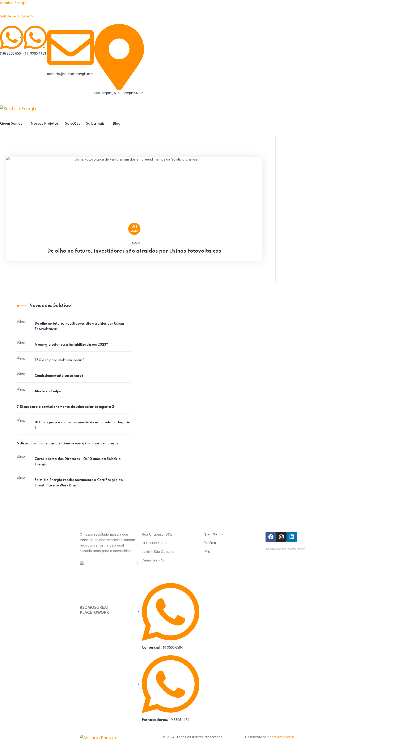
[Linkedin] (292, 537)
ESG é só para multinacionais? (59, 360)
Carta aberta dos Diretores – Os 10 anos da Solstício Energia (78, 461)
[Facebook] (271, 537)
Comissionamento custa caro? (59, 376)
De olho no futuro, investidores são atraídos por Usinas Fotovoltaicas (134, 251)
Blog (136, 242)
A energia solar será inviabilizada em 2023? (71, 344)
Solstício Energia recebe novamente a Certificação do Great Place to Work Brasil (79, 482)
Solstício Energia (13, 3)
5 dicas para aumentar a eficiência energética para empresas (67, 443)
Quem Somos (213, 534)
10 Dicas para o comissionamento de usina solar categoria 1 (82, 425)
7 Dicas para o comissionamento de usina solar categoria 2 (65, 407)
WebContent (284, 737)
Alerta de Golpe (48, 391)
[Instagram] (281, 537)
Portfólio (210, 543)
